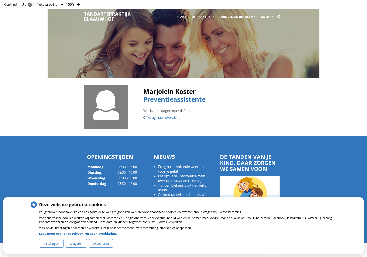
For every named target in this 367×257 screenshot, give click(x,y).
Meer (265, 17)
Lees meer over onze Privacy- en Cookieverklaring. (78, 234)
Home (181, 17)
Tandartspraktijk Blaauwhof (107, 16)
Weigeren (76, 244)
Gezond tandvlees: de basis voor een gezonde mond (183, 197)
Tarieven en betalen (236, 17)
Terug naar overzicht (162, 117)
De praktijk (201, 17)
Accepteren (101, 244)
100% (70, 5)
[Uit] (31, 4)
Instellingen (51, 244)
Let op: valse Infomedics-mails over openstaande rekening (182, 178)
